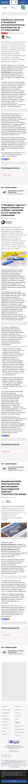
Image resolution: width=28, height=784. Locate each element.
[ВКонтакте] (6, 159)
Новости (7, 17)
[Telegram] (2, 159)
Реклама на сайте (19, 732)
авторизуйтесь (19, 193)
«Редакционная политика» (14, 748)
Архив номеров (19, 726)
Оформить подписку (18, 722)
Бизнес (4, 731)
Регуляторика (6, 709)
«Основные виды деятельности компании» (14, 746)
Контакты (17, 735)
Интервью (17, 715)
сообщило (4, 596)
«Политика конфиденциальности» (14, 745)
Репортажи (18, 706)
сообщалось (18, 606)
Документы (5, 728)
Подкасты (17, 712)
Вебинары (17, 709)
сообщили (7, 554)
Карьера (4, 721)
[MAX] (4, 159)
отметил (3, 591)
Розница (4, 715)
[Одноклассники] (8, 159)
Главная (3, 17)
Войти (23, 2)
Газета (17, 718)
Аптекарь (4, 734)
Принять (14, 781)
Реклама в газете (19, 729)
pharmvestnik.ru (15, 766)
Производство (14, 17)
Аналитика (5, 725)
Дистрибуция (5, 718)
